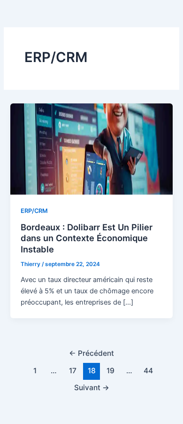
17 (72, 370)
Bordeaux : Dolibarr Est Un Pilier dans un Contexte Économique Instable (86, 238)
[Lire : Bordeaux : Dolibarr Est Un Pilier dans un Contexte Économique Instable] (91, 148)
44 (148, 370)
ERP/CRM (34, 210)
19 (110, 370)
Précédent (91, 353)
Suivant (91, 387)
